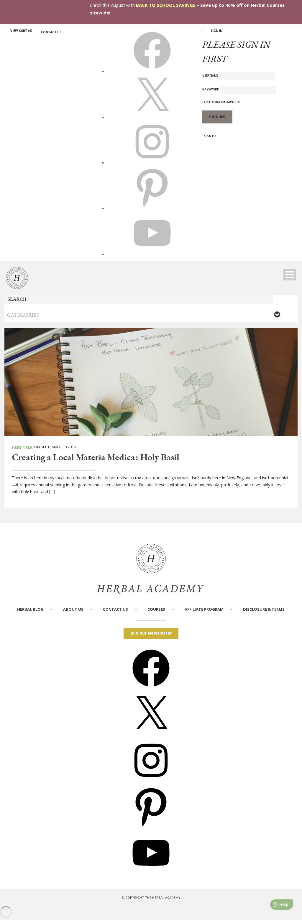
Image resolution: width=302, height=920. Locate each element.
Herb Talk (22, 447)
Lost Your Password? (221, 102)
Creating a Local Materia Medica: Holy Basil (95, 457)
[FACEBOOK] (152, 71)
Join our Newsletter (151, 633)
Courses (156, 609)
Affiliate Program (204, 609)
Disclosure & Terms (264, 609)
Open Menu (289, 274)
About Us (73, 609)
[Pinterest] (151, 827)
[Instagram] (151, 781)
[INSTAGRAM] (152, 163)
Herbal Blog (30, 609)
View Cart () (21, 31)
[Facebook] (151, 688)
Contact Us (51, 32)
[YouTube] (151, 873)
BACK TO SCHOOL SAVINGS (166, 5)
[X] (152, 117)
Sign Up (210, 136)
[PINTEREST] (152, 208)
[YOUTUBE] (152, 254)
